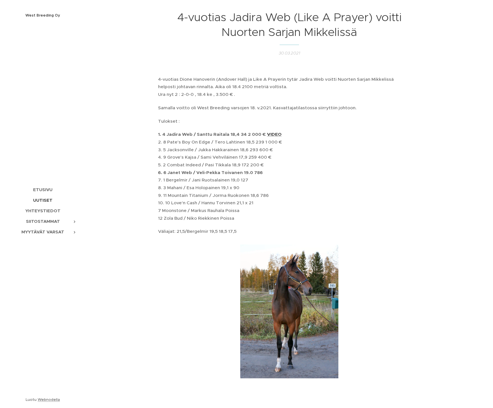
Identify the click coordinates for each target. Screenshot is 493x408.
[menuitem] (43, 189)
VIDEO (274, 134)
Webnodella (49, 399)
